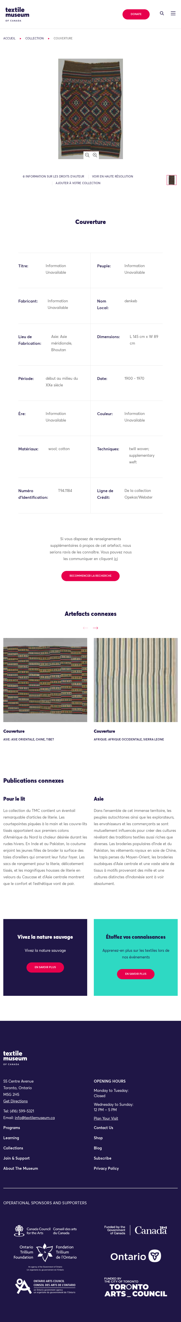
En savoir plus (45, 967)
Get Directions (15, 1101)
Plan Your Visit (106, 1119)
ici (116, 559)
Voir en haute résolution (112, 176)
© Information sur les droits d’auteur (53, 176)
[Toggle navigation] (162, 13)
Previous (85, 628)
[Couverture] (45, 680)
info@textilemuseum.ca (35, 1118)
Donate (136, 14)
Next (95, 628)
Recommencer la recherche (90, 576)
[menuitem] (45, 1130)
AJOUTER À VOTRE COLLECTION (78, 183)
